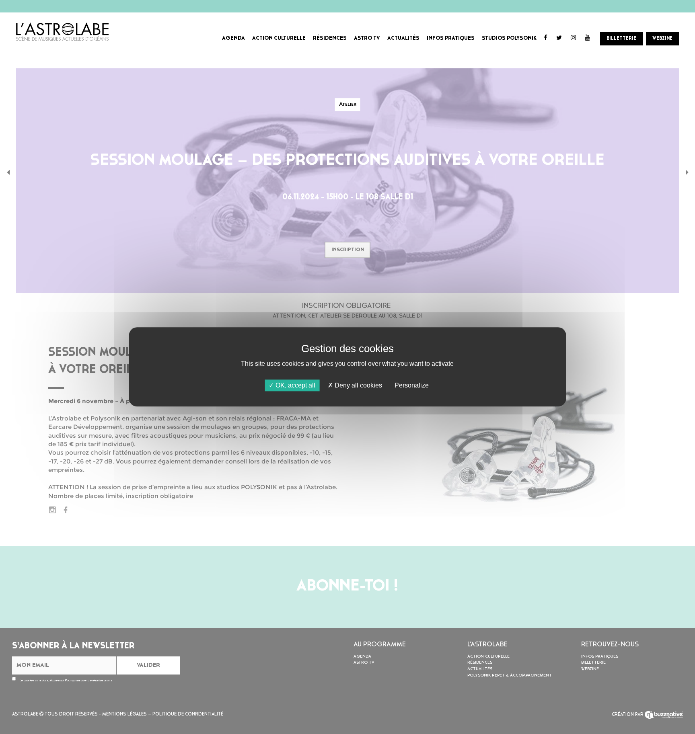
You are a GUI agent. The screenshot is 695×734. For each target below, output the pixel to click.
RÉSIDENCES (330, 38)
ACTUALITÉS (403, 38)
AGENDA (233, 38)
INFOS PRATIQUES (451, 38)
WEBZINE (662, 38)
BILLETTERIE (621, 38)
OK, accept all (294, 385)
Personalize (412, 385)
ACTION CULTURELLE (279, 38)
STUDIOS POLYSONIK (509, 38)
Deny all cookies (357, 385)
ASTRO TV (367, 38)
